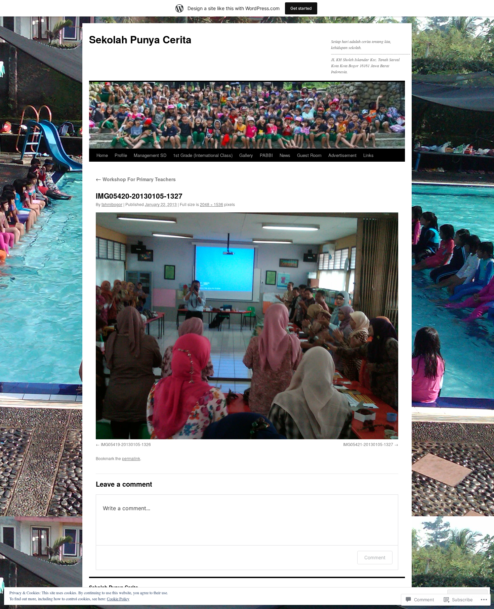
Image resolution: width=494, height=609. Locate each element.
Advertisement (342, 155)
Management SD (150, 155)
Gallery (246, 155)
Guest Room (309, 155)
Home (102, 155)
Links (368, 155)
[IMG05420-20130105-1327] (247, 325)
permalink (131, 458)
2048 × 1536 (211, 204)
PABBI (266, 155)
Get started (301, 8)
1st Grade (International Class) (203, 155)
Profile (121, 155)
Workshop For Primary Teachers (136, 179)
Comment (374, 557)
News (285, 155)
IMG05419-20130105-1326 (126, 444)
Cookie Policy (118, 598)
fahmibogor (111, 204)
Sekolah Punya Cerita (140, 39)
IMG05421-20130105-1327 (368, 444)
